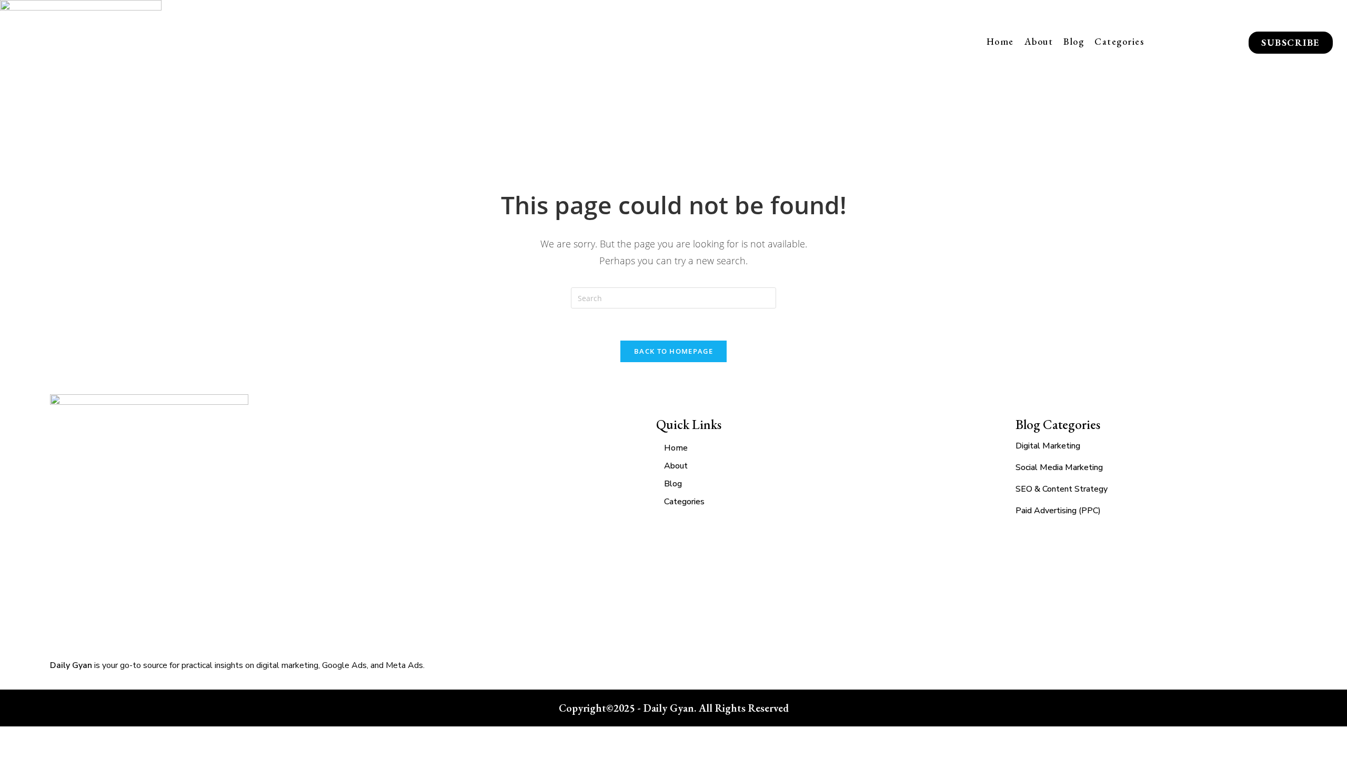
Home (1000, 41)
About (1038, 41)
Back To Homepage (673, 351)
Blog (1073, 41)
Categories (1119, 41)
